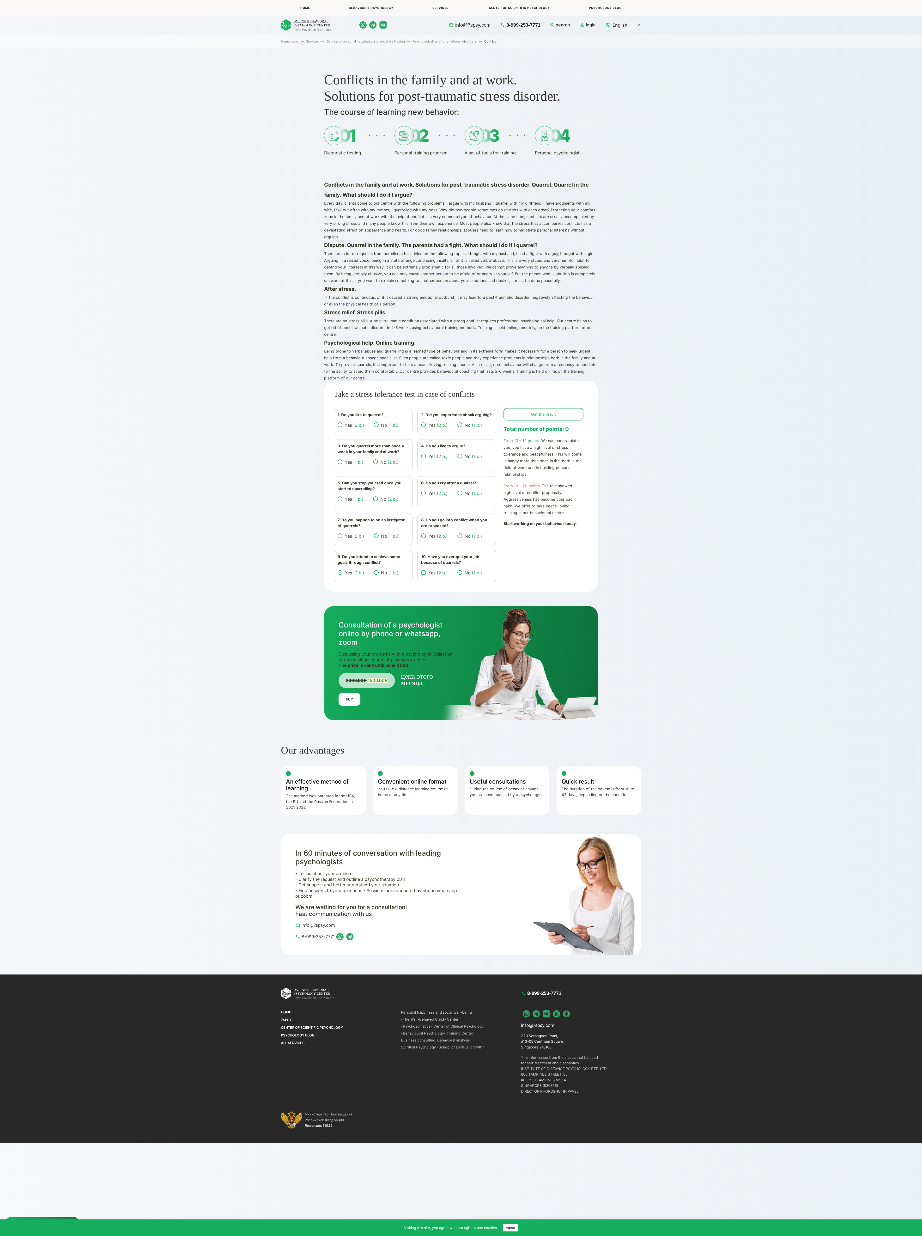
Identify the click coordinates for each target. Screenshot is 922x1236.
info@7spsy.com (473, 25)
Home (305, 8)
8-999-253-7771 (523, 25)
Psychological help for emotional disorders (444, 41)
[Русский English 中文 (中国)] (622, 25)
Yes (354, 425)
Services (440, 8)
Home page (289, 41)
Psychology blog (605, 8)
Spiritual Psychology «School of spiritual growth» (442, 1047)
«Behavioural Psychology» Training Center (437, 1033)
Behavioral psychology (371, 8)
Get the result (543, 414)
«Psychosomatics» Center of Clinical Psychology (442, 1026)
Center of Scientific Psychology (519, 8)
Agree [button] (510, 1228)
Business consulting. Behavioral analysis (435, 1040)
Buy (349, 699)
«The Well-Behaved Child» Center (430, 1019)
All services (292, 1043)
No (390, 425)
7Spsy (286, 1020)
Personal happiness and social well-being (436, 1012)
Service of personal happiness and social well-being (366, 41)
